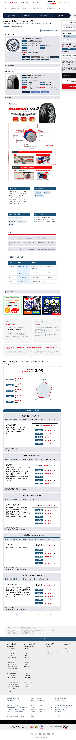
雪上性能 (39, 192)
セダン (12, 218)
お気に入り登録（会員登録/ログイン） (51, 30)
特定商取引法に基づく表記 (57, 722)
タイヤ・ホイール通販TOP (8, 8)
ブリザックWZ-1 (21, 266)
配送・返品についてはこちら (14, 329)
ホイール (22, 2)
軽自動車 (13, 221)
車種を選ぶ (24, 8)
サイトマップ (47, 722)
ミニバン (20, 218)
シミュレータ (35, 2)
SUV (12, 224)
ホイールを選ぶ (18, 8)
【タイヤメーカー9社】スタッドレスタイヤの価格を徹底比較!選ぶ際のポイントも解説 (33, 249)
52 (47, 614)
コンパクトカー (22, 221)
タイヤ (16, 2)
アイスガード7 (21, 277)
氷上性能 (47, 192)
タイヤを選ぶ (30, 8)
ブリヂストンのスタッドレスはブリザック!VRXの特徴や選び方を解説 (28, 238)
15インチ (27, 48)
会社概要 (22, 722)
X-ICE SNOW (21, 281)
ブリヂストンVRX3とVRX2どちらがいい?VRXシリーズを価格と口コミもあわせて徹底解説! (31, 243)
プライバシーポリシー (37, 722)
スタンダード (40, 195)
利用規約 (28, 722)
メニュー (28, 2)
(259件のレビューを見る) (52, 89)
